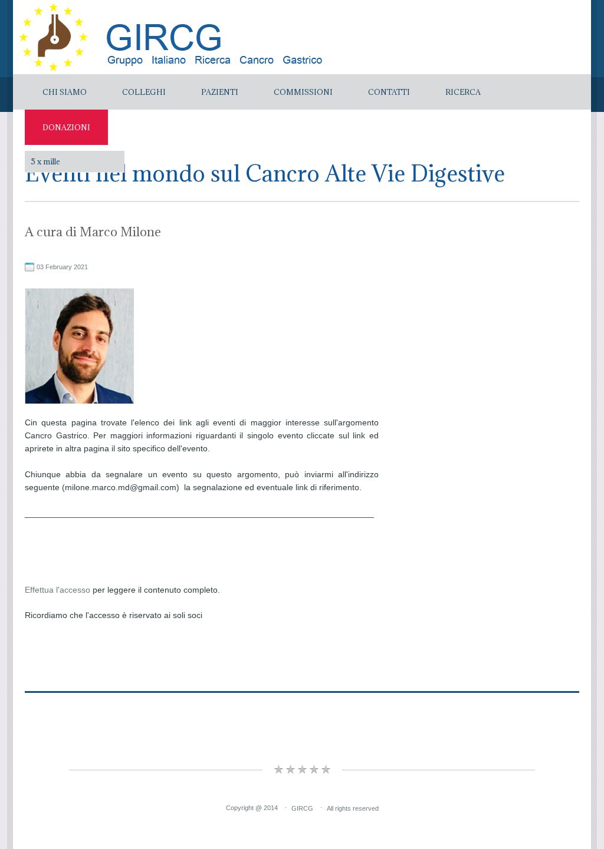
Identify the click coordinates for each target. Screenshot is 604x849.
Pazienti (219, 92)
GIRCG (302, 807)
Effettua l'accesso (57, 589)
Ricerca (463, 92)
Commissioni (303, 92)
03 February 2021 (62, 266)
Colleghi (144, 92)
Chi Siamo (64, 92)
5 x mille (45, 161)
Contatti (389, 92)
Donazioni (66, 127)
